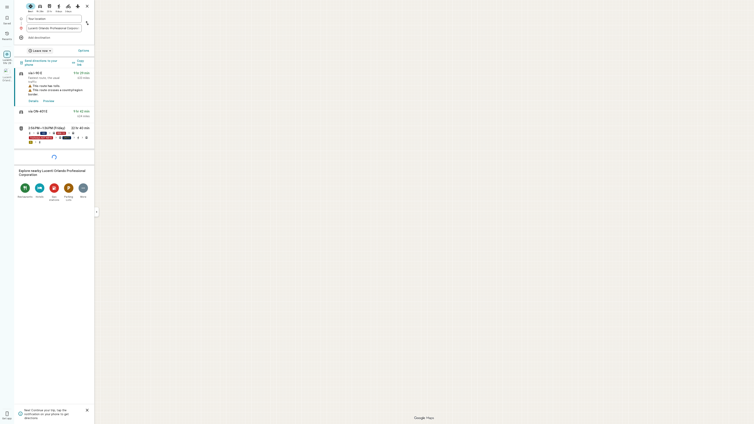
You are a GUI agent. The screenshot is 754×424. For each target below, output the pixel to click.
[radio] (30, 7)
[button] (54, 114)
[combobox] (54, 19)
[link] (54, 87)
